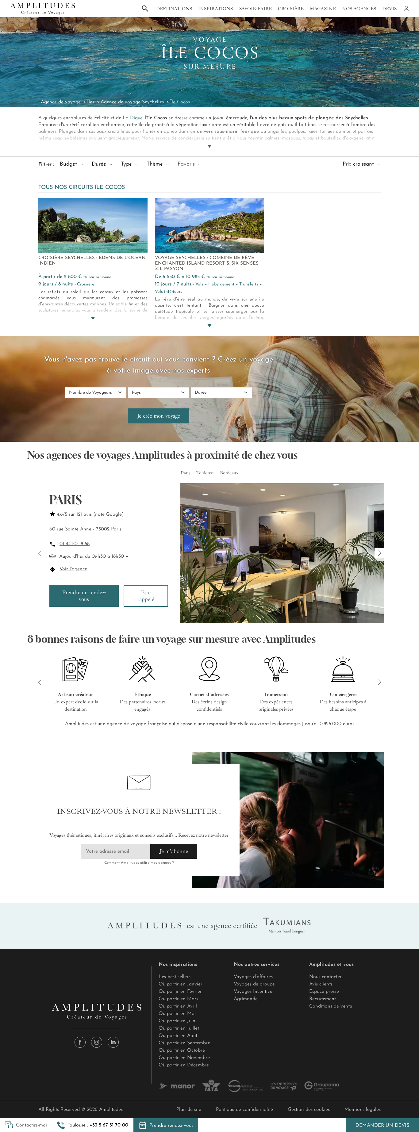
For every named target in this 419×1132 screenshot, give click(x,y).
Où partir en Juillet (179, 1028)
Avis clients (321, 984)
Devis (389, 8)
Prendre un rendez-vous (84, 595)
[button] (92, 1125)
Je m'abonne (174, 851)
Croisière (291, 8)
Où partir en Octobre (182, 1050)
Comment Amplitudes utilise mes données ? (139, 863)
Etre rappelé (145, 595)
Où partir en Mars (178, 998)
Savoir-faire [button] (255, 8)
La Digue (133, 118)
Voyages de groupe (254, 984)
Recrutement (322, 998)
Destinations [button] (174, 8)
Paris (185, 473)
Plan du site (188, 1109)
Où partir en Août (178, 1035)
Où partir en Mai (177, 1013)
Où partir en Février (180, 991)
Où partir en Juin (177, 1021)
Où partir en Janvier (180, 984)
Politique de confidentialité (244, 1109)
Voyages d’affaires (253, 976)
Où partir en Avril (178, 1006)
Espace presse (324, 991)
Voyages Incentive (253, 991)
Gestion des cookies (309, 1109)
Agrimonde (246, 998)
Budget (69, 164)
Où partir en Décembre (184, 1065)
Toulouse (205, 473)
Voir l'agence (73, 569)
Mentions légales (362, 1109)
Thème (156, 164)
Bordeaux (229, 473)
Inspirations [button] (215, 8)
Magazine (323, 8)
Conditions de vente (330, 1006)
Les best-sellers (174, 976)
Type (127, 164)
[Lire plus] (209, 139)
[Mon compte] (406, 8)
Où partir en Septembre (184, 1043)
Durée (100, 164)
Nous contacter (325, 976)
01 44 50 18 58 (75, 543)
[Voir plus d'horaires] (126, 556)
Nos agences (359, 8)
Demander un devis (382, 1125)
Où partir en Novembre (184, 1057)
